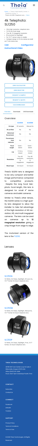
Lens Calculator (19, 85)
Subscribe (9, 389)
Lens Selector (19, 90)
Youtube (8, 411)
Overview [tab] (7, 111)
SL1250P (8, 339)
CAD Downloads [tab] (28, 111)
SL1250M (30, 123)
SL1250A (20, 123)
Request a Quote (19, 100)
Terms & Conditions (12, 426)
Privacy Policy (10, 423)
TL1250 (17, 236)
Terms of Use (10, 429)
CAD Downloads (19, 105)
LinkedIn (8, 408)
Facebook (9, 404)
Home (6, 11)
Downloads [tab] (16, 111)
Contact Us (9, 392)
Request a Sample (19, 95)
